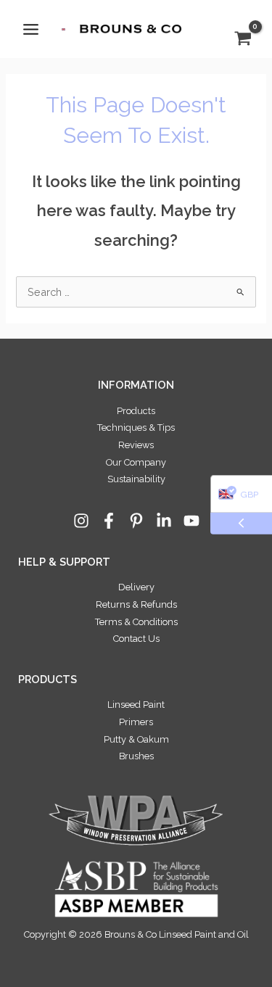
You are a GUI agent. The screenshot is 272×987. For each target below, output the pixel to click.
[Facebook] (108, 520)
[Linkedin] (163, 520)
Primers (136, 721)
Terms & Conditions (136, 621)
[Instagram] (81, 520)
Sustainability (136, 479)
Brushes (136, 756)
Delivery (136, 587)
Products (136, 410)
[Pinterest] (136, 520)
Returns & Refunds (136, 604)
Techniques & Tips (136, 427)
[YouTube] (191, 520)
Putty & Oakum (136, 739)
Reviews (136, 444)
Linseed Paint (136, 704)
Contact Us (136, 638)
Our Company (136, 462)
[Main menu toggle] (31, 28)
